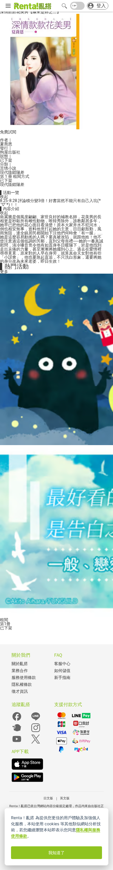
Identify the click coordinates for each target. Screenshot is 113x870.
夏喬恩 (6, 144)
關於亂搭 (20, 663)
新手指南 (62, 677)
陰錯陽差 (16, 172)
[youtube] (17, 742)
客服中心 (62, 663)
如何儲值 (62, 670)
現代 (4, 172)
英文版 (65, 798)
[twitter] (35, 742)
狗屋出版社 (10, 152)
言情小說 (8, 168)
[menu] (8, 6)
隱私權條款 (22, 684)
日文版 (48, 798)
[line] (35, 720)
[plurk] (17, 731)
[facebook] (17, 720)
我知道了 (56, 852)
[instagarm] (35, 731)
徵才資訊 (20, 691)
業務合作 (20, 670)
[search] (64, 5)
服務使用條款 (24, 677)
